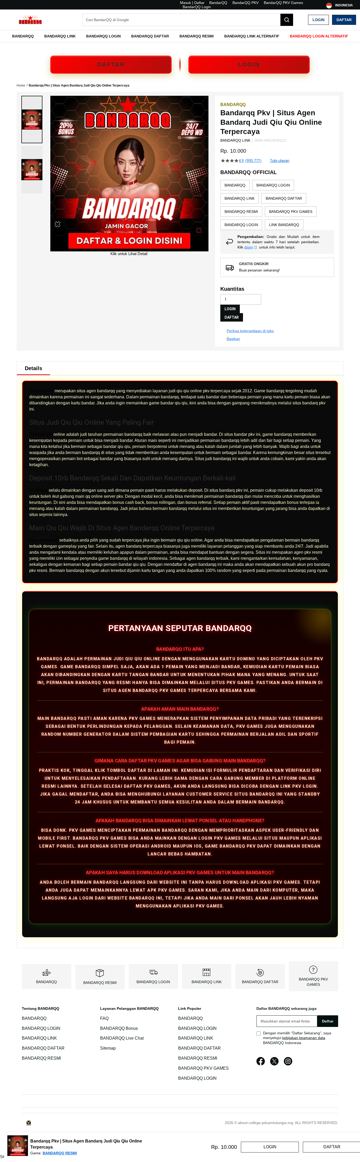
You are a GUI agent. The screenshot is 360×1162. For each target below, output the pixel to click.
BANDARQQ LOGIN (153, 982)
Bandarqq (38, 490)
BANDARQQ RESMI (100, 983)
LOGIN (249, 64)
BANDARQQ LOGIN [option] (273, 185)
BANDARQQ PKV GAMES (203, 1068)
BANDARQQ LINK (207, 982)
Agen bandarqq (43, 540)
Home (21, 85)
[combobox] (187, 19)
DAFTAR (111, 64)
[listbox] (277, 205)
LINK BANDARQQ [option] (284, 225)
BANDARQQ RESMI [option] (241, 211)
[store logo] (30, 19)
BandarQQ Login (197, 7)
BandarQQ (218, 3)
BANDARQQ (46, 982)
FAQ (104, 1018)
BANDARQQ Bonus (119, 1028)
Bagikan (233, 339)
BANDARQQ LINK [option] (240, 198)
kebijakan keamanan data (303, 1038)
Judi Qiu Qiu (40, 434)
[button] (31, 119)
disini (248, 247)
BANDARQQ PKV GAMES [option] (290, 211)
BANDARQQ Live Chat (122, 1038)
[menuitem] (23, 36)
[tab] (33, 368)
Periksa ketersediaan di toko (250, 331)
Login (318, 20)
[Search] (286, 20)
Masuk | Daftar (192, 3)
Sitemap (108, 1048)
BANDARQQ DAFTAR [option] (284, 198)
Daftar (344, 20)
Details (33, 368)
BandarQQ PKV (245, 3)
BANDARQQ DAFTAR (260, 982)
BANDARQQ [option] (235, 185)
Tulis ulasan (279, 160)
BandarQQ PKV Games (283, 3)
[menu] (180, 36)
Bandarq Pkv (41, 391)
